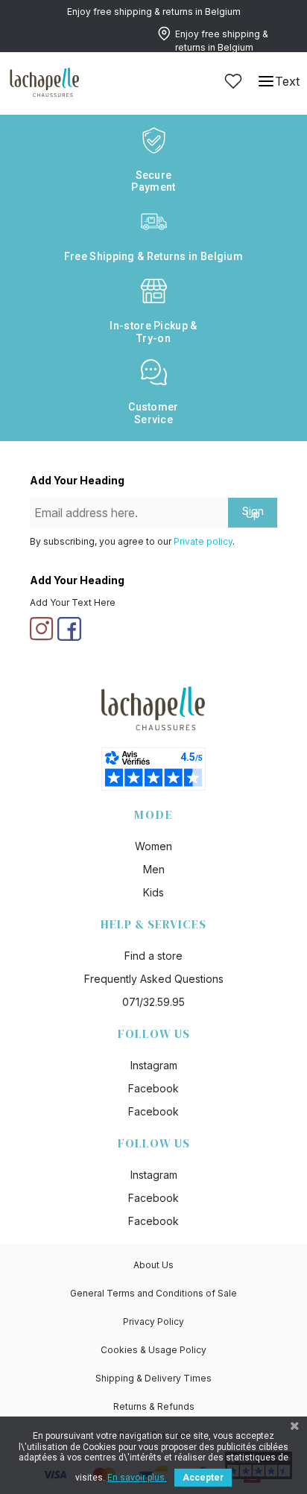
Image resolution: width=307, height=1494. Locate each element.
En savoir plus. (137, 1477)
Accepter (203, 1477)
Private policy (203, 541)
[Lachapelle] (44, 81)
